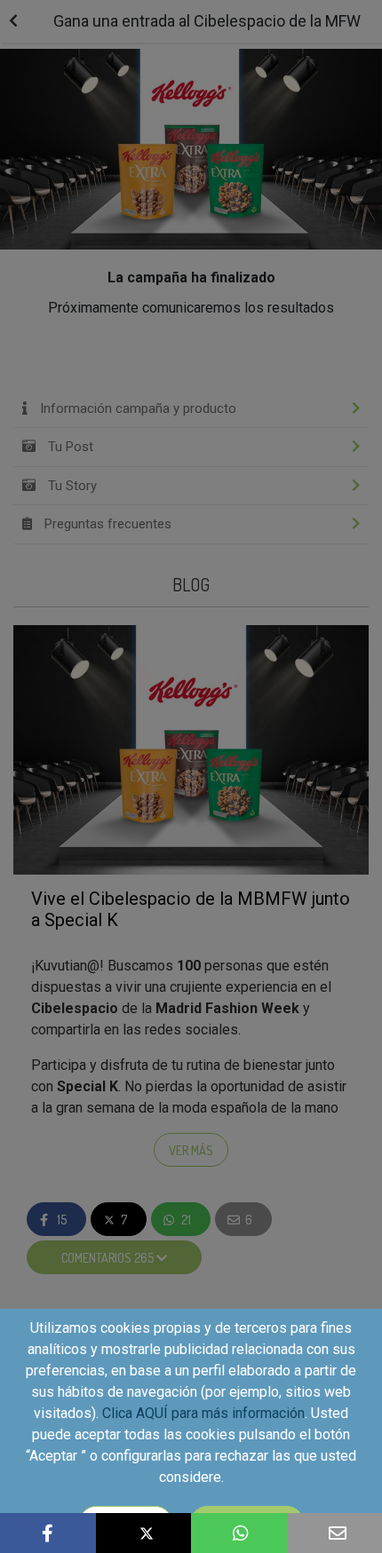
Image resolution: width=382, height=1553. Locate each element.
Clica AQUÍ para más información (203, 1413)
